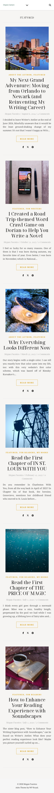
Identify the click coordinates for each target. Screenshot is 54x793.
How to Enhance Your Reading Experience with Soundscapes (27, 708)
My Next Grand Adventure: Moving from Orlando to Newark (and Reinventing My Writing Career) (27, 93)
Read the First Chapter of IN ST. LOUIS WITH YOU (27, 463)
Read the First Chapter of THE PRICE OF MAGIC (27, 587)
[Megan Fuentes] (8, 5)
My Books (42, 452)
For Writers (34, 208)
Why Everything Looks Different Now (27, 345)
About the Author (20, 75)
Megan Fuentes (12, 113)
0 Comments (44, 242)
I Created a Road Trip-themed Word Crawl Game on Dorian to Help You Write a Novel (27, 225)
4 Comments (43, 113)
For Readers (27, 452)
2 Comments (42, 722)
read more (27, 139)
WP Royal (33, 787)
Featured (39, 75)
